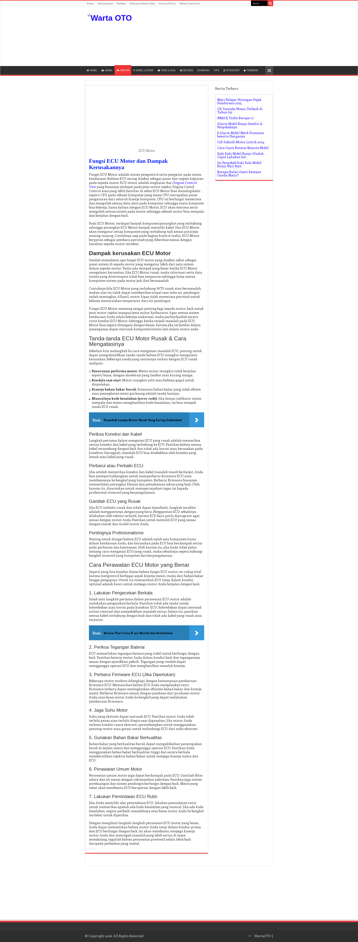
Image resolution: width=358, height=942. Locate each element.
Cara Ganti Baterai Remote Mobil (243, 147)
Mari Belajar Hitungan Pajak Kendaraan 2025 (239, 101)
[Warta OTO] (110, 17)
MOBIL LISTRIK (144, 70)
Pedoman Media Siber (142, 3)
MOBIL (109, 70)
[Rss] (249, 936)
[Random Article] (269, 70)
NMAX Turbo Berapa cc (235, 118)
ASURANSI (203, 70)
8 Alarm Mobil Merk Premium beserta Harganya (240, 134)
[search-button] (270, 3)
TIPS (216, 70)
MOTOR (124, 70)
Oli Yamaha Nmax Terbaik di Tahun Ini (240, 110)
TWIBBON (252, 70)
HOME (93, 70)
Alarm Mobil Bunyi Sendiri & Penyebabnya (240, 125)
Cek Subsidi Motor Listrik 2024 (240, 142)
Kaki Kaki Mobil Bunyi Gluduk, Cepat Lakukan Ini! (240, 155)
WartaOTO (262, 936)
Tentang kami (105, 3)
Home (90, 3)
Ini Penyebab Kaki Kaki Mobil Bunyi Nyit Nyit (239, 164)
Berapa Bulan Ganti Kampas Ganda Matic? (239, 173)
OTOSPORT (233, 70)
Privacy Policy (167, 3)
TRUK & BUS (168, 70)
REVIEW (188, 70)
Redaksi (121, 3)
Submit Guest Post (189, 3)
